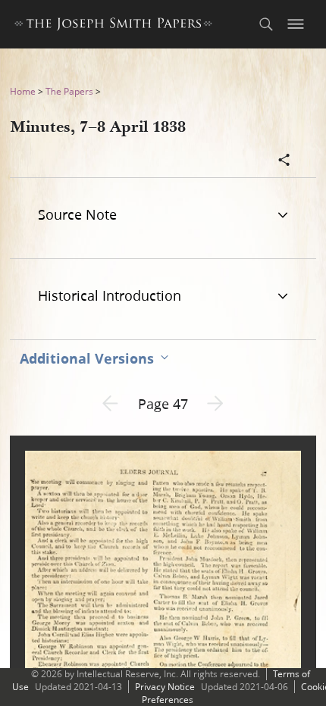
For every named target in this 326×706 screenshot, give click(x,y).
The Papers (69, 91)
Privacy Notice (165, 686)
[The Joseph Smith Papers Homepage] (113, 26)
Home (23, 91)
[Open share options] (284, 161)
